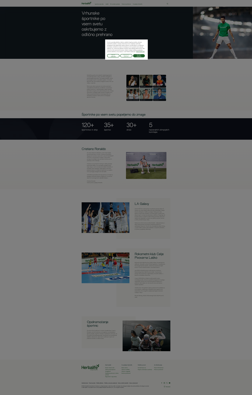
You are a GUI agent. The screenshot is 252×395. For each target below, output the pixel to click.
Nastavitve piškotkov (126, 55)
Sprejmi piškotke (139, 55)
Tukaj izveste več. (140, 51)
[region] (126, 49)
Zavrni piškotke (113, 55)
